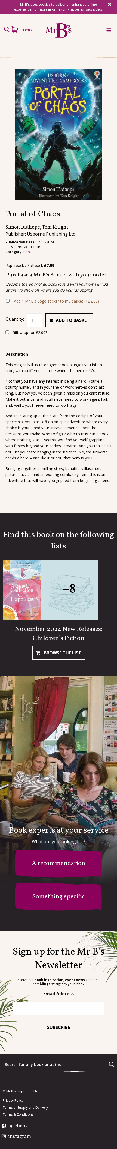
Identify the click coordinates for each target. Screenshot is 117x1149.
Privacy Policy (13, 1100)
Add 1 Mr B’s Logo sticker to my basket (56, 301)
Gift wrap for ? (29, 332)
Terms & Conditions (18, 1114)
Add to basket (73, 320)
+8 (69, 589)
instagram (19, 1136)
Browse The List (62, 653)
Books (28, 252)
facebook (18, 1126)
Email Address (58, 993)
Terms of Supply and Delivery (25, 1107)
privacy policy (91, 9)
